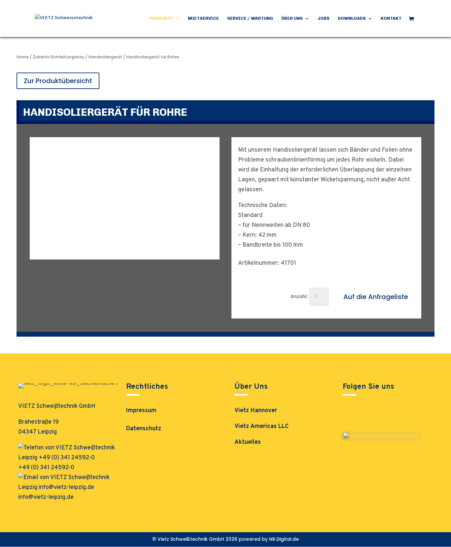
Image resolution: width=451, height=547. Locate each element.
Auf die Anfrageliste (375, 296)
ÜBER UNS (292, 18)
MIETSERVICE (203, 18)
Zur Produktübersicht (58, 80)
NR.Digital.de (284, 539)
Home (23, 57)
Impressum (141, 411)
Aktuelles (247, 442)
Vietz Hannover (255, 410)
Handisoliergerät (105, 57)
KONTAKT (391, 18)
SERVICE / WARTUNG (250, 18)
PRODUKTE (161, 18)
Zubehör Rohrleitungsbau (59, 57)
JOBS (324, 18)
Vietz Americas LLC (261, 426)
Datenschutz (143, 430)
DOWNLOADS (352, 18)
